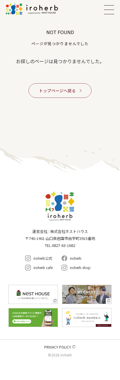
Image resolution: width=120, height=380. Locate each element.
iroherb (76, 258)
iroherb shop (80, 267)
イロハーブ (39, 9)
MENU (109, 9)
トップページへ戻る (57, 90)
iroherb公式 (42, 258)
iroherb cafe (43, 267)
